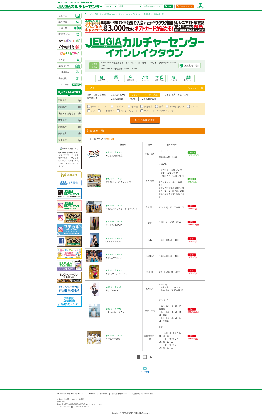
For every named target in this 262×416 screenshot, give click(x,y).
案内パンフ (188, 80)
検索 (170, 6)
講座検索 (147, 14)
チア (93, 111)
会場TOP (101, 80)
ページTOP (144, 372)
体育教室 (148, 106)
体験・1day (159, 80)
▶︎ (151, 357)
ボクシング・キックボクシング (159, 111)
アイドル (195, 106)
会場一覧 (98, 14)
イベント (174, 80)
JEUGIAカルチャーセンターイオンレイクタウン (122, 14)
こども (91, 87)
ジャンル (145, 80)
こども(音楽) (117, 98)
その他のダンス (177, 106)
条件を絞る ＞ (186, 6)
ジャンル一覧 (196, 88)
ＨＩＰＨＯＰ (108, 111)
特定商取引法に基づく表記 (142, 394)
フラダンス (119, 106)
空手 (161, 106)
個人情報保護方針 (119, 394)
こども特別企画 (149, 98)
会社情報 (103, 394)
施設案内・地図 (191, 65)
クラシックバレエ (99, 106)
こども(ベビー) (118, 94)
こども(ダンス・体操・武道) (144, 94)
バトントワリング (129, 111)
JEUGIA (91, 394)
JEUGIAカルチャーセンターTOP (70, 394)
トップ (88, 14)
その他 (132, 98)
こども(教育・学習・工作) (176, 94)
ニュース (116, 80)
